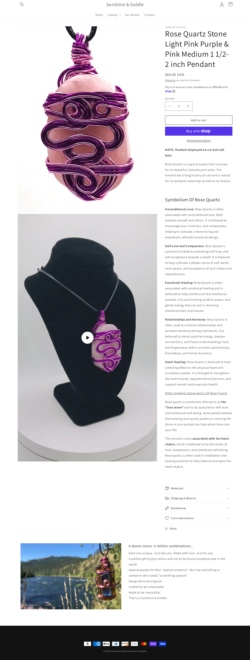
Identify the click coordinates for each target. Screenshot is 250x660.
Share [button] (173, 528)
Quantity (170, 98)
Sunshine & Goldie (119, 651)
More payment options (199, 140)
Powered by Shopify (137, 651)
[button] (22, 4)
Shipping (170, 80)
